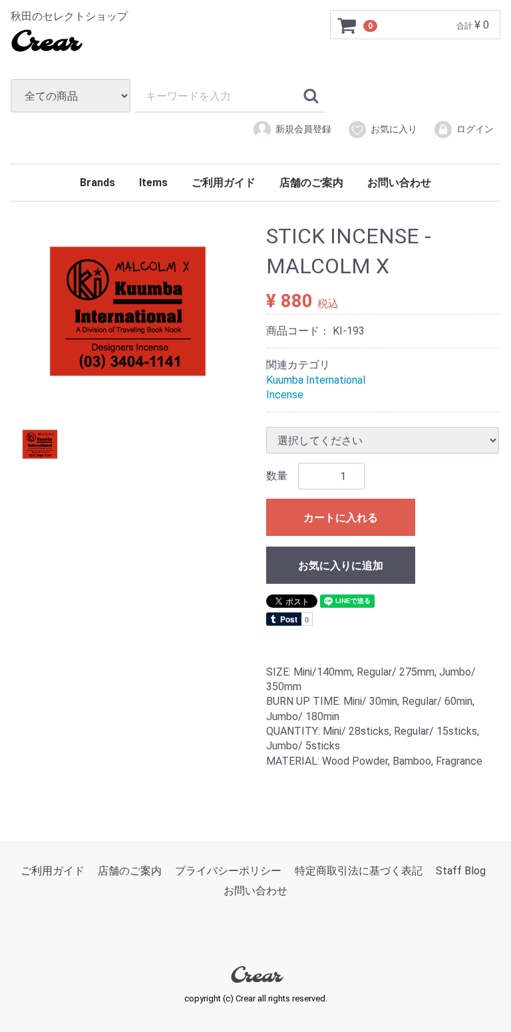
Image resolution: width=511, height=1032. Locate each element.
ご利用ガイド (224, 182)
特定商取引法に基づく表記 (359, 870)
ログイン (475, 129)
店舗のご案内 (311, 182)
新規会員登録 (303, 129)
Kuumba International (315, 379)
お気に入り (394, 129)
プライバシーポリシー (228, 870)
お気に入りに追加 (340, 565)
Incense (284, 394)
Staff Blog (461, 870)
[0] (347, 25)
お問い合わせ (399, 182)
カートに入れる (340, 517)
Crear (45, 43)
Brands (97, 182)
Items (153, 182)
